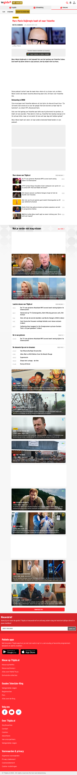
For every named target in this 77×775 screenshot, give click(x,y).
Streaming (10, 12)
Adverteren (6, 736)
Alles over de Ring (8, 699)
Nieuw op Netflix (8, 665)
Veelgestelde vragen (9, 688)
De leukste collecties (9, 675)
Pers (3, 695)
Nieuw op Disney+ (8, 668)
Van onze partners (8, 739)
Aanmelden (72, 629)
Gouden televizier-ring (22, 12)
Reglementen (7, 692)
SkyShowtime (7, 725)
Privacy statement (8, 759)
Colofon (5, 732)
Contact (5, 729)
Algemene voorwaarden (11, 756)
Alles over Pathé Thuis (10, 672)
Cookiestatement (8, 763)
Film (4, 12)
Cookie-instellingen (9, 766)
